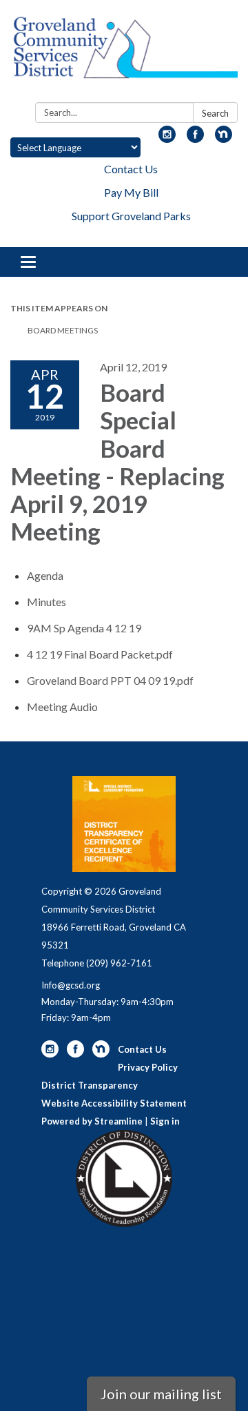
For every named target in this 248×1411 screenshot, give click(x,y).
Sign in (165, 1121)
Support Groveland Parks (131, 215)
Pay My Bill (131, 192)
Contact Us (131, 168)
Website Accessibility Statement (114, 1103)
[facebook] (195, 138)
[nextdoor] (223, 138)
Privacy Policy (148, 1067)
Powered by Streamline (92, 1121)
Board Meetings (63, 330)
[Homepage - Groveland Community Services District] (124, 53)
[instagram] (167, 138)
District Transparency (89, 1085)
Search (215, 113)
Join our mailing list (161, 1393)
